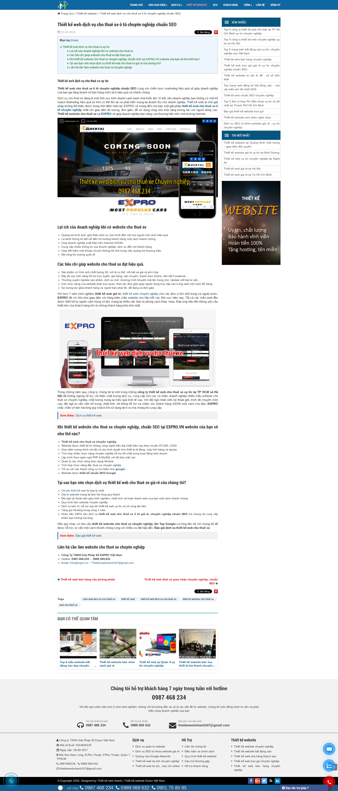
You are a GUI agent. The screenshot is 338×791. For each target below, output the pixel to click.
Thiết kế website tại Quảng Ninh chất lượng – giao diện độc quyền (252, 144)
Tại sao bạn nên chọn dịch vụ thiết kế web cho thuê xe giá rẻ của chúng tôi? (115, 63)
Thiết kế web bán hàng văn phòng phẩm (87, 579)
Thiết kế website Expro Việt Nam (144, 780)
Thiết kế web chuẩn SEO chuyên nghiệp (249, 95)
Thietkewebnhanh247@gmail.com (112, 562)
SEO (215, 5)
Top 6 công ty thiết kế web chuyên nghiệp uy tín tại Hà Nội (252, 41)
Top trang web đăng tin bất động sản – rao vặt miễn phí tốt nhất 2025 (252, 87)
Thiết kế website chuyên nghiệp (253, 746)
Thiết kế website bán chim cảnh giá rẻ (84, 664)
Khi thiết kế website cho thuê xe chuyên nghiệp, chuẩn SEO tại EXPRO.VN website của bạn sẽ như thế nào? (134, 59)
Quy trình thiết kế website (200, 756)
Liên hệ (260, 5)
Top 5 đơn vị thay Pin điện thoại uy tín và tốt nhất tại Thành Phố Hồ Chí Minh (252, 103)
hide (74, 40)
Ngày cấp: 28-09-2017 (74, 750)
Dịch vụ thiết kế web (89, 415)
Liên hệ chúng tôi (195, 746)
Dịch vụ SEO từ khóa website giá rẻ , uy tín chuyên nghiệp (252, 125)
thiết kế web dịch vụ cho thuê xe (159, 599)
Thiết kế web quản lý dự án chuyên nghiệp (204, 664)
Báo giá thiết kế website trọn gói (244, 111)
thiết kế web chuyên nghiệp (140, 293)
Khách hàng (230, 5)
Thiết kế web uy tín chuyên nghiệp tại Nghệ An (252, 160)
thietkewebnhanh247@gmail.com (204, 725)
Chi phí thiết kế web (73, 490)
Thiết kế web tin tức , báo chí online (157, 766)
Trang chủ (136, 5)
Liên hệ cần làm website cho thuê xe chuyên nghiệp (100, 67)
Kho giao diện (158, 5)
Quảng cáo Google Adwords (152, 756)
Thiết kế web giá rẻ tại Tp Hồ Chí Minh (248, 174)
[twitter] (264, 781)
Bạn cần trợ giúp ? (296, 788)
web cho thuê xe (69, 605)
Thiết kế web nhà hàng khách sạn (255, 756)
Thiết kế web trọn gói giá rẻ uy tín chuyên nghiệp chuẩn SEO (252, 67)
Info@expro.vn (79, 562)
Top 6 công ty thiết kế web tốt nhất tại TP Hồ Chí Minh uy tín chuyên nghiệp (252, 31)
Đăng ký (275, 5)
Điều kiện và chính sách (199, 751)
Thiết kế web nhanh (109, 780)
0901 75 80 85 (171, 787)
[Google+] (258, 781)
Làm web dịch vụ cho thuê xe (99, 599)
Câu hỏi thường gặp (197, 761)
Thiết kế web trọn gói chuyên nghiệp (256, 761)
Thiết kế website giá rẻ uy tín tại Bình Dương (251, 152)
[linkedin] (277, 781)
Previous (54, 647)
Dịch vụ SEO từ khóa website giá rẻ (157, 751)
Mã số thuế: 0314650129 (75, 745)
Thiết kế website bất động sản (252, 751)
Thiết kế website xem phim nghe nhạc (247, 117)
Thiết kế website (196, 5)
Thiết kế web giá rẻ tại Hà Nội (242, 168)
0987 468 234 (96, 725)
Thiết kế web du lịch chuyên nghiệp (157, 761)
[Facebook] (251, 781)
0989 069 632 (140, 725)
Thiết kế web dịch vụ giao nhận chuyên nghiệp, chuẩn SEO (181, 581)
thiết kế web (128, 599)
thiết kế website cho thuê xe (199, 599)
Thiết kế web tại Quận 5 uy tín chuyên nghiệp (124, 664)
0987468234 (67, 763)
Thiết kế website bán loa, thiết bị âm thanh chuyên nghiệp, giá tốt (163, 664)
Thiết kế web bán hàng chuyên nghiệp (247, 59)
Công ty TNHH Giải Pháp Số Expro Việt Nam (87, 740)
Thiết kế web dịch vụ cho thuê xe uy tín (86, 47)
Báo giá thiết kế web (89, 535)
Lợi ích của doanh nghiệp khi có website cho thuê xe (101, 51)
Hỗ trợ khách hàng (196, 766)
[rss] (271, 781)
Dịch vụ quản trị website (150, 746)
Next (221, 647)
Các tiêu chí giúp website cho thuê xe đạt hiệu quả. (100, 55)
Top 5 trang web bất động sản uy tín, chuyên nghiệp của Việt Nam (252, 51)
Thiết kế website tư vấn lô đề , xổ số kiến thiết (252, 77)
